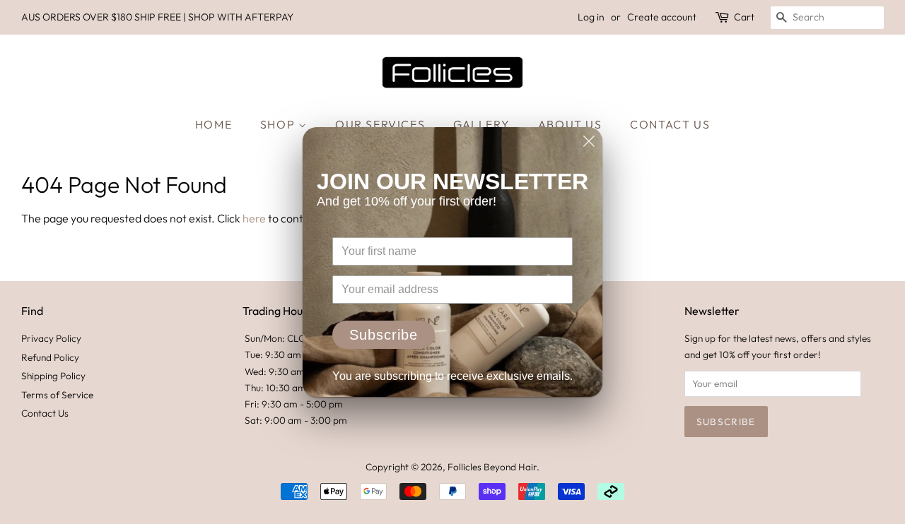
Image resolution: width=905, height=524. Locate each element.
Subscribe (383, 335)
